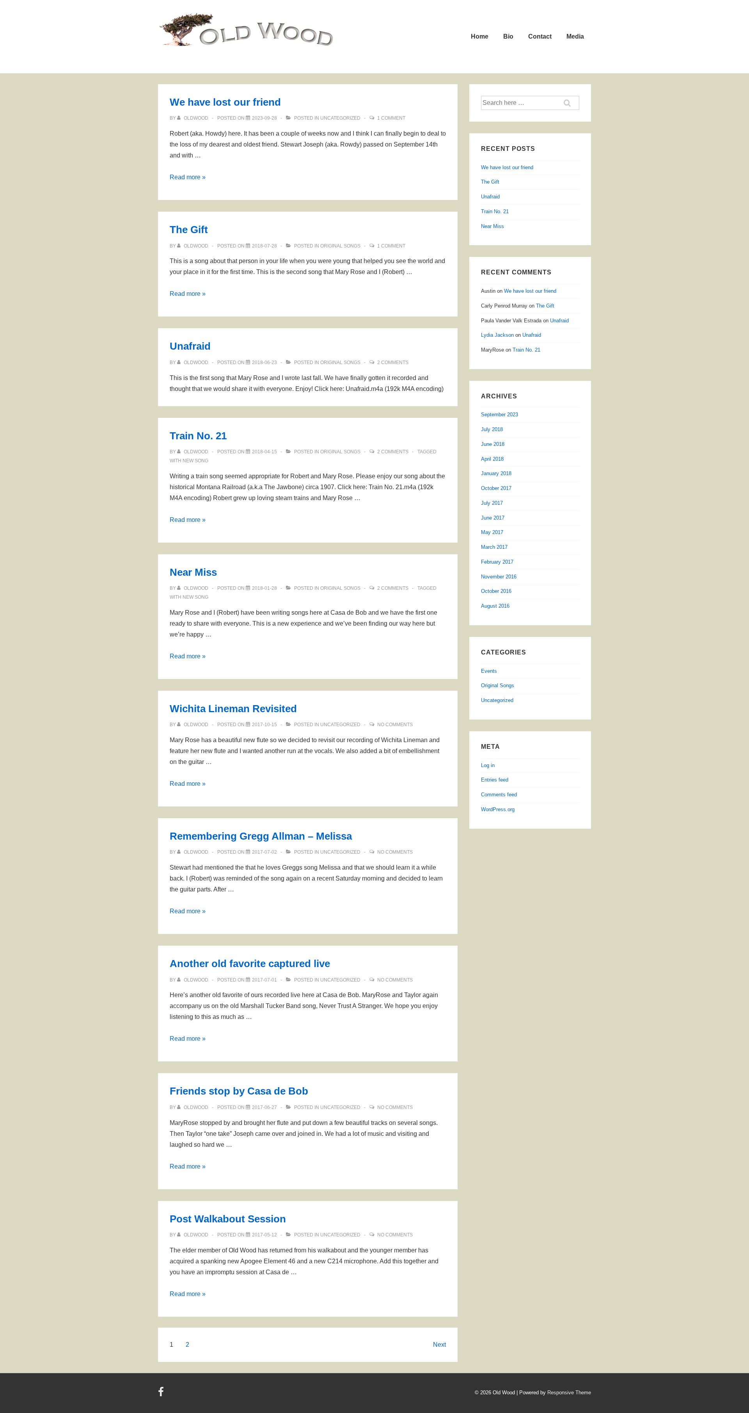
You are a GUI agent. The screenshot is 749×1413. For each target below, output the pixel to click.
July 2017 (492, 503)
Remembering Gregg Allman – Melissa (261, 836)
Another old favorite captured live (250, 963)
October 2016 (496, 591)
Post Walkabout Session (228, 1219)
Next (439, 1344)
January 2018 (496, 473)
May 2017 (492, 532)
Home (479, 36)
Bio (508, 36)
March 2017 (494, 547)
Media (575, 36)
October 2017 (496, 488)
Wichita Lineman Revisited (233, 708)
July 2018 (492, 429)
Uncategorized (340, 118)
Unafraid (190, 346)
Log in (488, 765)
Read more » (188, 177)
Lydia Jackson (497, 335)
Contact (540, 36)
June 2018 (492, 444)
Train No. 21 (198, 436)
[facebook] (162, 1394)
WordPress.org (498, 809)
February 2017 (497, 562)
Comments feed (499, 795)
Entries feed (494, 780)
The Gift (189, 229)
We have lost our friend (225, 102)
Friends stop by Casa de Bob (239, 1091)
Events (489, 671)
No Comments (395, 724)
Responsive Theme (569, 1392)
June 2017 (492, 518)
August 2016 (495, 606)
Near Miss (193, 572)
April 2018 (492, 459)
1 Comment (391, 118)
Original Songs (340, 246)
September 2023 (499, 414)
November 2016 (498, 577)
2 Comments (392, 362)
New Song (195, 460)
